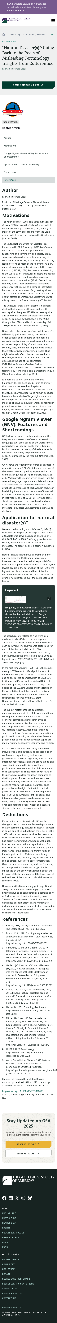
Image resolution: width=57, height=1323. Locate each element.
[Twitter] (17, 1198)
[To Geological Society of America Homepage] (16, 20)
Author (7, 137)
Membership (9, 1223)
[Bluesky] (30, 1198)
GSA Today (15, 34)
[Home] (3, 34)
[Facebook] (4, 1198)
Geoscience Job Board (16, 1279)
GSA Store (8, 1269)
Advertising (9, 1288)
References (10, 179)
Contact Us (9, 1298)
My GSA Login (10, 1259)
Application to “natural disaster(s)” (22, 164)
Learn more (14, 10)
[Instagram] (23, 1198)
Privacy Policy (12, 1307)
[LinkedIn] (11, 1198)
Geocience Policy (13, 1232)
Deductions (10, 172)
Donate (6, 1274)
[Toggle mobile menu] (53, 20)
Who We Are (9, 1213)
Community (8, 1264)
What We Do (9, 1218)
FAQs (5, 1247)
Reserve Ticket (26, 1144)
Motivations (10, 145)
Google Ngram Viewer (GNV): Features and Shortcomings (26, 155)
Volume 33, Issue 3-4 (35, 34)
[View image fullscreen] (49, 598)
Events (6, 1227)
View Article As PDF (26, 85)
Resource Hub (10, 1237)
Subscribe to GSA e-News (18, 1283)
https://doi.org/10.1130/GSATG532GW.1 (22, 1091)
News (5, 1242)
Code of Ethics (12, 1293)
